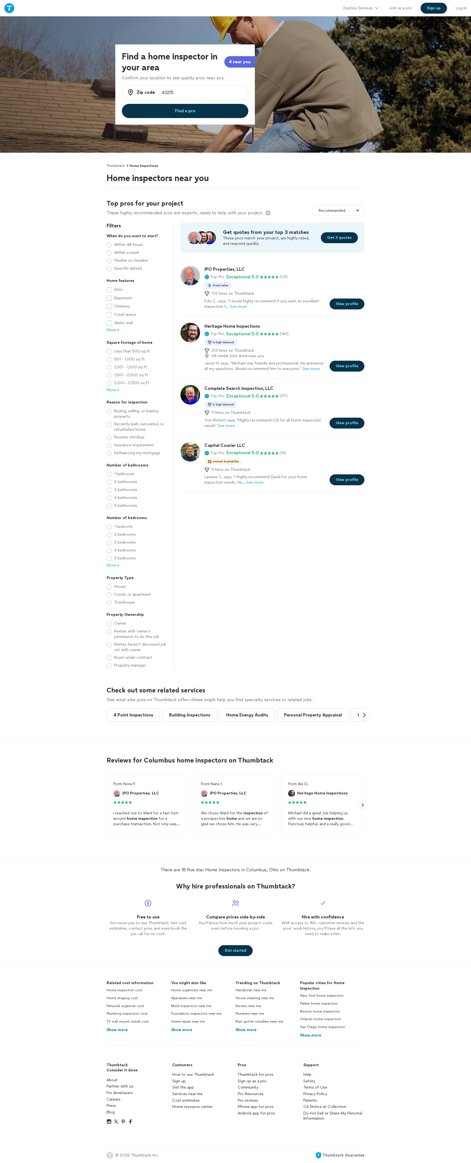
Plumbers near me (249, 1014)
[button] (214, 277)
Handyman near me (250, 990)
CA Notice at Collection (324, 1106)
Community (248, 1087)
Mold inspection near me (191, 1006)
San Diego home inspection (322, 1027)
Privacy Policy (315, 1094)
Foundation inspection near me (196, 1014)
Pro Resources (251, 1094)
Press (111, 1105)
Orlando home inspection (320, 1019)
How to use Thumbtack (193, 1074)
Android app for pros (256, 1113)
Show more (117, 1030)
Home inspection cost (125, 990)
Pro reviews (248, 1100)
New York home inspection (321, 996)
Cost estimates (186, 1100)
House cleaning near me (254, 998)
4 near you (239, 61)
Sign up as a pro (252, 1081)
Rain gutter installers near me (259, 1021)
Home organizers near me (191, 990)
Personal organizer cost (125, 1006)
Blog (111, 1112)
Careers (113, 1099)
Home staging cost (122, 998)
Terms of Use (315, 1087)
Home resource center (192, 1106)
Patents (310, 1100)
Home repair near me (188, 1021)
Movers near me (248, 1006)
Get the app (183, 1087)
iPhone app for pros (255, 1106)
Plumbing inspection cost (127, 1014)
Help (307, 1074)
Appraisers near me (186, 998)
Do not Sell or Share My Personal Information (332, 1116)
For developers (120, 1092)
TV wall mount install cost (128, 1021)
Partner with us (120, 1086)
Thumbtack (116, 166)
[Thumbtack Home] (9, 8)
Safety (309, 1081)
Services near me (187, 1094)
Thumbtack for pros (255, 1074)
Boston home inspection (320, 1011)
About (112, 1080)
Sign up (179, 1081)
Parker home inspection (319, 1003)
